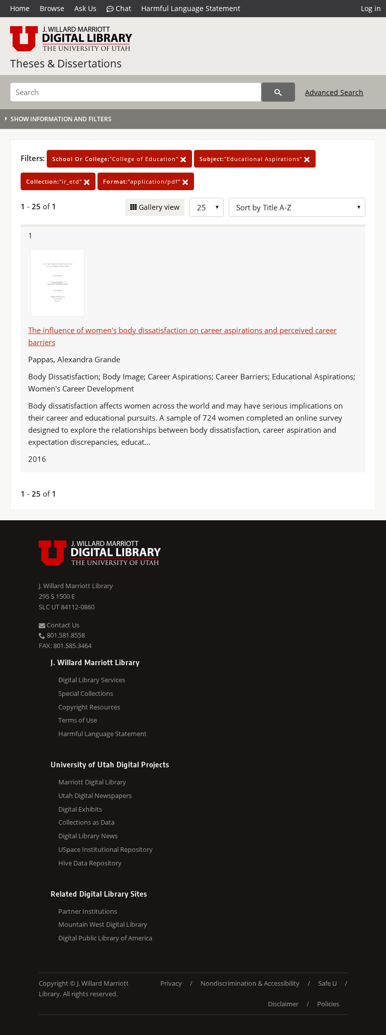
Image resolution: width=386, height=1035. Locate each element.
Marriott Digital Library (92, 781)
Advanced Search (334, 92)
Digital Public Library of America (105, 937)
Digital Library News (88, 835)
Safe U (327, 983)
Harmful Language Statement (190, 8)
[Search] (278, 92)
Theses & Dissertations (66, 63)
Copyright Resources (89, 706)
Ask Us (85, 8)
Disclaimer (283, 1003)
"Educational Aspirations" (252, 159)
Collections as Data (86, 822)
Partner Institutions (87, 911)
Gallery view (158, 207)
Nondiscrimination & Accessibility (250, 983)
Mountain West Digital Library (102, 924)
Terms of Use (77, 720)
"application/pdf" (142, 181)
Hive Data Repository (90, 862)
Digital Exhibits (80, 809)
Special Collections (85, 693)
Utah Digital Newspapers (95, 795)
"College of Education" (116, 159)
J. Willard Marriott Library (76, 585)
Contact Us (62, 624)
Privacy (171, 983)
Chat (122, 8)
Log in (371, 8)
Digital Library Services (91, 679)
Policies (328, 1003)
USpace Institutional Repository (105, 849)
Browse (52, 8)
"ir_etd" (55, 181)
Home (20, 8)
